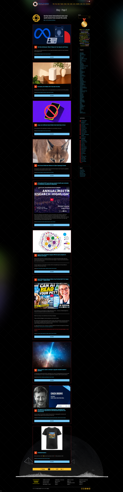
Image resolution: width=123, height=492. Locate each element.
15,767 (57, 469)
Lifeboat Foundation (38, 488)
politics (81, 42)
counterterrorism (82, 84)
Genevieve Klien (39, 377)
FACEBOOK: (44, 480)
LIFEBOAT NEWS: (57, 480)
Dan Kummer (83, 136)
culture (87, 34)
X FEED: (44, 481)
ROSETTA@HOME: (45, 484)
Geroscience (82, 169)
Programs (61, 4)
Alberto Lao (83, 145)
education (81, 94)
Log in (46, 20)
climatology (82, 80)
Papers (68, 4)
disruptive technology (83, 90)
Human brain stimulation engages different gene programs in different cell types (52, 255)
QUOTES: (80, 484)
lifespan (80, 41)
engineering (82, 99)
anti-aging (88, 29)
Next (61, 469)
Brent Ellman (83, 153)
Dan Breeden (83, 126)
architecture (82, 64)
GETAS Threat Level (36, 482)
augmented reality (83, 67)
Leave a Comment (48, 54)
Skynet (81, 59)
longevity (84, 41)
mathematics (43, 377)
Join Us (74, 4)
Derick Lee (83, 144)
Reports (65, 4)
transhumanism (82, 45)
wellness (87, 45)
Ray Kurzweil (82, 56)
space (81, 44)
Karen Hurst (83, 133)
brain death (81, 34)
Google (79, 37)
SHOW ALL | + (81, 162)
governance (48, 417)
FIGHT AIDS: (44, 482)
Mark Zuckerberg (83, 60)
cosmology (82, 83)
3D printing (82, 52)
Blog (56, 4)
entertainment (82, 100)
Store (84, 4)
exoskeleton (82, 106)
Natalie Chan (83, 149)
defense (81, 89)
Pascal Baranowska (39, 222)
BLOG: (55, 481)
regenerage (87, 42)
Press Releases (88, 4)
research (85, 43)
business (81, 78)
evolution (81, 104)
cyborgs (81, 88)
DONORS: (68, 481)
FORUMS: (68, 484)
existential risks (81, 35)
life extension (48, 222)
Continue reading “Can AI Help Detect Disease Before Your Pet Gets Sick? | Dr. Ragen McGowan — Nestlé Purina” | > (51, 330)
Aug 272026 (35, 255)
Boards (59, 4)
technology (87, 44)
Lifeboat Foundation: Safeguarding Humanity (41, 4)
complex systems (83, 81)
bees (80, 69)
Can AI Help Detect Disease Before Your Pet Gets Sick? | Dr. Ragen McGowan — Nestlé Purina (53, 279)
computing (81, 82)
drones (81, 92)
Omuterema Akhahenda (83, 139)
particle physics (47, 377)
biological (81, 72)
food (45, 333)
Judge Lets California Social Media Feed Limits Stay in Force (51, 125)
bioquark (83, 32)
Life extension (86, 39)
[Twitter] (84, 489)
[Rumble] (89, 489)
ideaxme (80, 38)
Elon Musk (81, 57)
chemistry (81, 79)
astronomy (81, 66)
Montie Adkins (83, 158)
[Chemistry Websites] (84, 23)
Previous (43, 469)
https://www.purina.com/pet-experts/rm (45, 326)
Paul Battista (83, 129)
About (54, 4)
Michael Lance (83, 156)
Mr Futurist (82, 172)
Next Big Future (82, 173)
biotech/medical (45, 222)
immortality (83, 38)
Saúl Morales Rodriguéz (40, 54)
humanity (89, 37)
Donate (71, 4)
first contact (82, 108)
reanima (83, 42)
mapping (47, 268)
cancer (83, 34)
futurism (44, 54)
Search (89, 17)
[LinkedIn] (85, 489)
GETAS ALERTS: (81, 480)
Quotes (81, 4)
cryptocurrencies (82, 86)
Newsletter (78, 4)
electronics (44, 92)
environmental (82, 101)
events (81, 103)
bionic (81, 73)
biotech (86, 32)
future (86, 35)
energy (81, 98)
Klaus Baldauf (83, 140)
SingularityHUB (82, 176)
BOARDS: (80, 481)
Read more (52, 57)
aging (80, 29)
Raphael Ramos (84, 148)
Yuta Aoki (83, 143)
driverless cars (82, 91)
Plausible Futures (83, 174)
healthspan (86, 37)
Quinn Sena (83, 125)
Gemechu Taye (83, 130)
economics (82, 93)
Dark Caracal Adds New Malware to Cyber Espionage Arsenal (52, 166)
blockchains (82, 77)
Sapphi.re (48, 488)
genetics (44, 268)
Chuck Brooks (38, 417)
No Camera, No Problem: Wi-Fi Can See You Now (49, 87)
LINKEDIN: (68, 480)
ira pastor (81, 39)
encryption (81, 97)
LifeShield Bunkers (42, 453)
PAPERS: (56, 484)
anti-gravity (82, 63)
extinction (84, 35)
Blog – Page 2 (61, 10)
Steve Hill (82, 152)
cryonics (81, 85)
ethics (81, 102)
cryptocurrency (85, 34)
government (51, 417)
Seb (82, 154)
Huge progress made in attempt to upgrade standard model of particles (52, 370)
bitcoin (85, 33)
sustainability (83, 44)
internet (48, 92)
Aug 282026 (36, 47)
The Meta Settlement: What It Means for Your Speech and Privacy (53, 47)
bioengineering (82, 71)
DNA (80, 55)
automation (82, 68)
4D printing (82, 53)
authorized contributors (51, 20)
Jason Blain (83, 157)
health (47, 333)
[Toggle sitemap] (87, 1)
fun (80, 110)
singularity (88, 43)
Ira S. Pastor (38, 333)
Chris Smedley (83, 161)
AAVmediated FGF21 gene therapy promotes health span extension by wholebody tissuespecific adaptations (53, 183)
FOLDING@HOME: (69, 482)
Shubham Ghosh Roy (84, 124)
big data (81, 70)
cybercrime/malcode (46, 172)
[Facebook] (82, 489)
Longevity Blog (82, 171)
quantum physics (55, 417)
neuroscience (50, 268)
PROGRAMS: (80, 482)
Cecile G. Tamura (84, 141)
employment (82, 96)
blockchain (88, 33)
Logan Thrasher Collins (40, 268)
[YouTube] (87, 489)
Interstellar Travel (88, 38)
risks (86, 43)
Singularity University (83, 58)
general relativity (82, 112)
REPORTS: (56, 482)
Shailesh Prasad (84, 128)
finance (81, 107)
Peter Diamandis (82, 54)
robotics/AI (49, 333)
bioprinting (81, 74)
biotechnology (82, 33)
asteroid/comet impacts (84, 65)
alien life (81, 62)
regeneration (82, 43)
